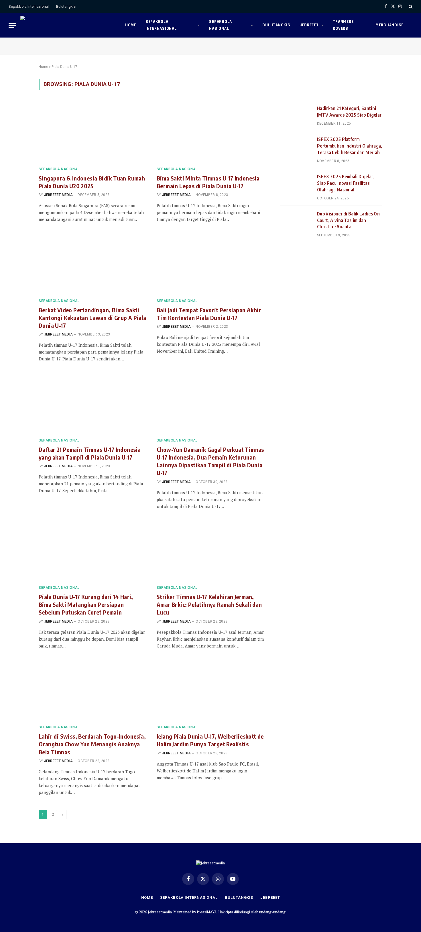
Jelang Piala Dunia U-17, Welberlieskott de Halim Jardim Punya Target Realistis (210, 740)
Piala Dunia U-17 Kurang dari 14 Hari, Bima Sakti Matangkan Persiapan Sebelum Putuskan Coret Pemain (86, 604)
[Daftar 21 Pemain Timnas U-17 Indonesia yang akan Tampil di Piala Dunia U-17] (92, 402)
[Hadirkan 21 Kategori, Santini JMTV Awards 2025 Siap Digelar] (296, 115)
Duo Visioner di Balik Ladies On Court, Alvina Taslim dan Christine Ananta (348, 220)
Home (130, 25)
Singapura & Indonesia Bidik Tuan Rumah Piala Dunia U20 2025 (92, 181)
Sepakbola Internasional (29, 6)
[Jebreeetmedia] (68, 25)
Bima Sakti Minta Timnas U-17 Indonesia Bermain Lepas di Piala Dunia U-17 (208, 181)
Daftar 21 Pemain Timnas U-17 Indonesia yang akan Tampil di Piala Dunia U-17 (90, 453)
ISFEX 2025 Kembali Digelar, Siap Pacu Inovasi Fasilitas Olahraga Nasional (346, 183)
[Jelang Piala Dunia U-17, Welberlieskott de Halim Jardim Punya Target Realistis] (210, 690)
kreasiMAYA (207, 912)
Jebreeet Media (58, 195)
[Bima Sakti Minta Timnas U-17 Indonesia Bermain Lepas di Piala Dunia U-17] (210, 131)
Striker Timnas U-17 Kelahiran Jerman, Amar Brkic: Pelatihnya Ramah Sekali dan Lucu (209, 604)
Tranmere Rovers (343, 25)
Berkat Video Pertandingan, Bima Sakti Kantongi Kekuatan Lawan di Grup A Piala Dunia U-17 (92, 317)
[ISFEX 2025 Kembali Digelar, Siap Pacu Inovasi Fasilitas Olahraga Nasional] (296, 184)
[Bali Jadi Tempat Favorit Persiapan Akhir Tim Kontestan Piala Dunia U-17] (210, 263)
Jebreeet (309, 25)
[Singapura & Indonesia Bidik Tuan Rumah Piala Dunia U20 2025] (92, 131)
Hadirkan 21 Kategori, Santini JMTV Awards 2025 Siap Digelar (349, 111)
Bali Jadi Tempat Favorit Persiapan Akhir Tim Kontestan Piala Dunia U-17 (209, 313)
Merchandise (389, 25)
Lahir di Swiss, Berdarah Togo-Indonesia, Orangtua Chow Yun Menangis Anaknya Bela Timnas (92, 744)
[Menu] (12, 25)
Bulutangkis (66, 6)
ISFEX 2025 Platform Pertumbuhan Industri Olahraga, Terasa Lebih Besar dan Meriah (349, 145)
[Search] (410, 6)
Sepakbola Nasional (220, 25)
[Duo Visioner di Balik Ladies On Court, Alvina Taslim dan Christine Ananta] (296, 221)
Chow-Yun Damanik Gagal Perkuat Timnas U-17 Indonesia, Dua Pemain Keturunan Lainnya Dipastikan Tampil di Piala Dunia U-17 (210, 461)
